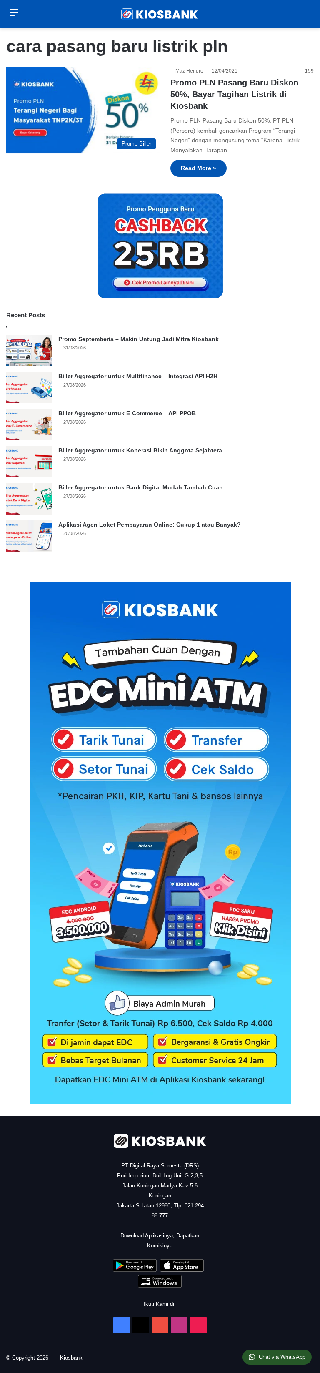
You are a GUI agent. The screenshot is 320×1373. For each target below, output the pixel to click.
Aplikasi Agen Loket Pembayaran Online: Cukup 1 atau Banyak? (149, 524)
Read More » (198, 168)
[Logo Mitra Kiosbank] (160, 14)
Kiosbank (74, 1358)
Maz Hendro (191, 71)
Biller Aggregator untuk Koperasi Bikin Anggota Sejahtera (140, 450)
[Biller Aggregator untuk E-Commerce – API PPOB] (29, 424)
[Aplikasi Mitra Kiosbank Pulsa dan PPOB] (135, 1270)
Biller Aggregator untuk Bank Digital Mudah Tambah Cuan (140, 487)
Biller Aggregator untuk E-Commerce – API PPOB (127, 413)
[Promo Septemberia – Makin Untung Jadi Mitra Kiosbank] (29, 350)
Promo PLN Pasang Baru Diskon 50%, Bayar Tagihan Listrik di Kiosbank (234, 94)
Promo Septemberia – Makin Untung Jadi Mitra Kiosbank (138, 339)
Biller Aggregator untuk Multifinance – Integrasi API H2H (138, 376)
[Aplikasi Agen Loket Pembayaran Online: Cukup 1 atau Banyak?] (29, 536)
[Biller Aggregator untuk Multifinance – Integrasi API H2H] (29, 387)
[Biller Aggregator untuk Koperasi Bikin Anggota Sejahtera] (29, 461)
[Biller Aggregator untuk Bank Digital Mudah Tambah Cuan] (29, 499)
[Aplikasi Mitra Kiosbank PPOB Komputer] (160, 1286)
